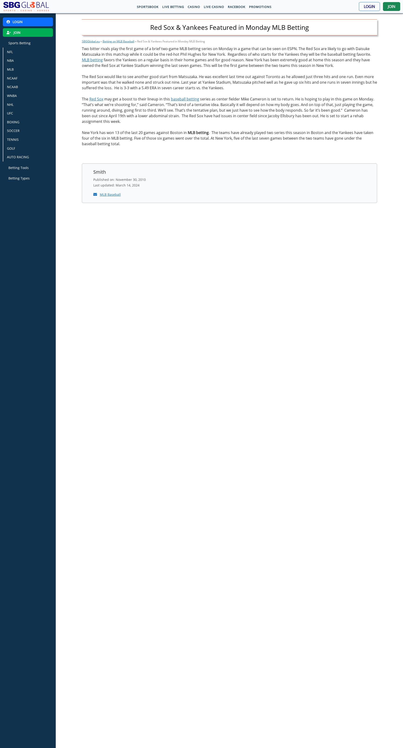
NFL (10, 52)
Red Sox (96, 99)
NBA (10, 60)
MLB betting (92, 59)
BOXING (13, 122)
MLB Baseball (110, 194)
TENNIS (13, 139)
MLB (10, 69)
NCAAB (12, 87)
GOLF (11, 148)
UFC (10, 113)
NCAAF (12, 78)
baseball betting (185, 99)
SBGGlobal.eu (91, 41)
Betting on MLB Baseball (118, 41)
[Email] (95, 194)
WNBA (12, 95)
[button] (369, 6)
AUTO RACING (18, 157)
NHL (10, 104)
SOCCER (13, 130)
